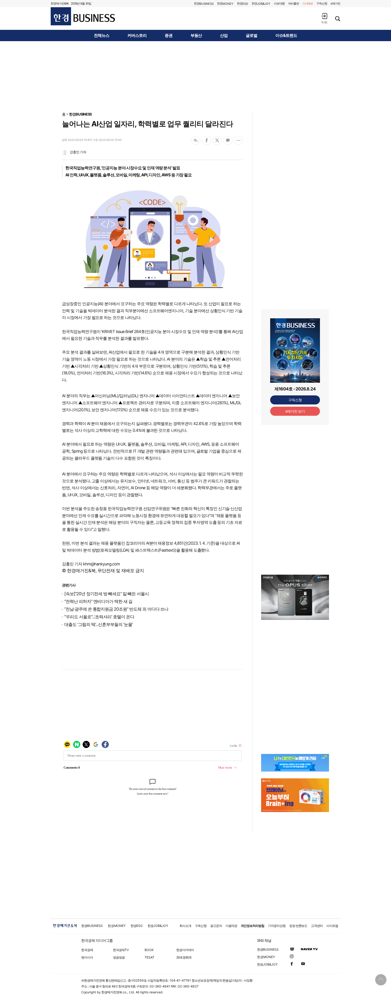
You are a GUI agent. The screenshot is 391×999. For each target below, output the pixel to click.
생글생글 (119, 957)
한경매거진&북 (60, 3)
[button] (324, 18)
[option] (295, 597)
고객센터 (317, 926)
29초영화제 (183, 957)
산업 (224, 35)
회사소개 (185, 926)
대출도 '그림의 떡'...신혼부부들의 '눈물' (98, 624)
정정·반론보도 (298, 926)
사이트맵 (332, 926)
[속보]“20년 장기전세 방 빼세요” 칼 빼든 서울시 (106, 593)
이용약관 (231, 926)
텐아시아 (87, 957)
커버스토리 (137, 35)
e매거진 (335, 3)
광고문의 (216, 926)
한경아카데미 (185, 950)
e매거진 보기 (295, 411)
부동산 (196, 35)
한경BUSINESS (80, 114)
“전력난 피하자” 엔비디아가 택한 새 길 (98, 601)
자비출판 (293, 3)
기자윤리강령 (277, 926)
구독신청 (321, 3)
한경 (204, 3)
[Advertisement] (195, 76)
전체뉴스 (101, 35)
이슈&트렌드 (286, 35)
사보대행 (279, 3)
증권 (168, 35)
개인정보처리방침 (252, 926)
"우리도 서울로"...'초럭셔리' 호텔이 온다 (99, 616)
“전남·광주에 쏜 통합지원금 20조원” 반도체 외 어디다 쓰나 (116, 609)
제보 (307, 3)
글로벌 (251, 35)
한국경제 (87, 950)
